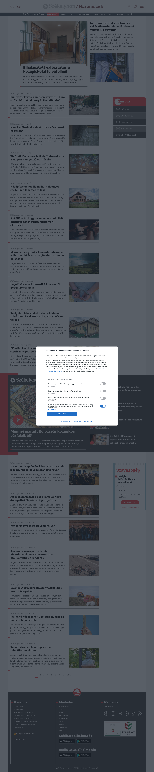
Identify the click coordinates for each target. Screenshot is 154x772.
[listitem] (77, 379)
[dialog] (77, 386)
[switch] (103, 383)
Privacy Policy (88, 421)
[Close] (113, 351)
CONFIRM (62, 414)
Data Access (77, 421)
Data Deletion (65, 421)
